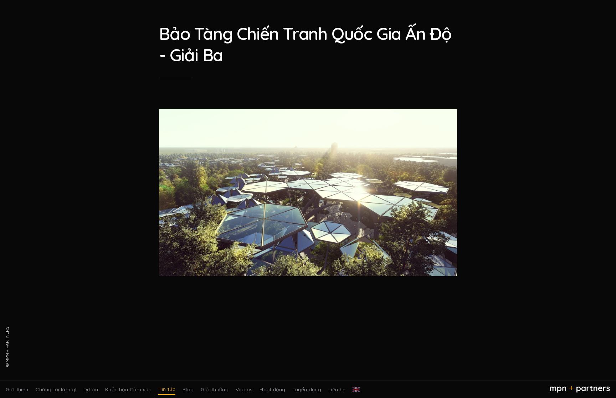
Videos (244, 389)
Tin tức (166, 389)
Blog (188, 389)
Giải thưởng (215, 389)
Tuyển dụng (306, 389)
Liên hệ (336, 389)
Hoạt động (272, 389)
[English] (356, 389)
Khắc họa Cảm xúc (128, 389)
